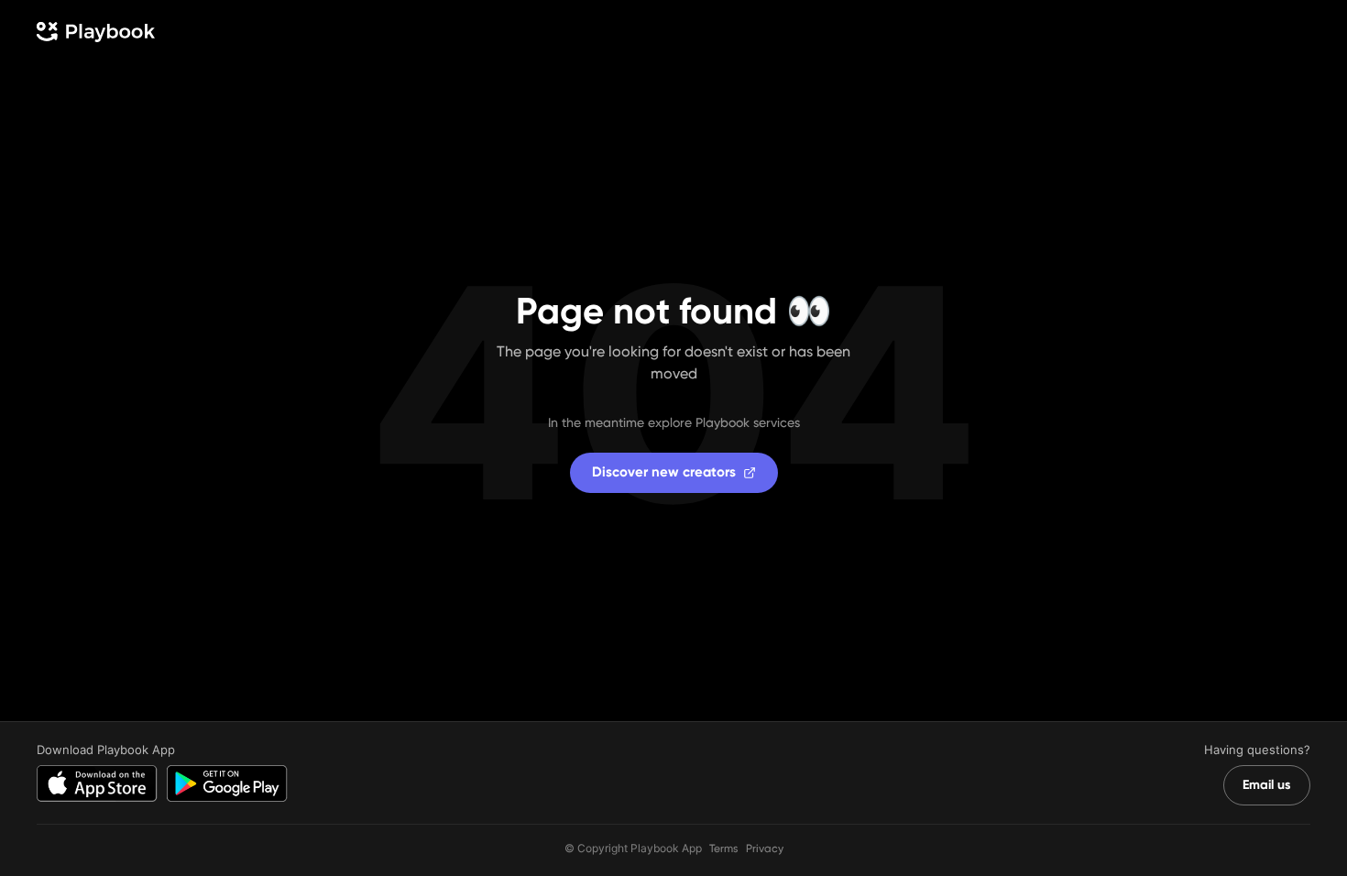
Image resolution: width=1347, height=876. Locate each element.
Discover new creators (664, 472)
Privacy (764, 848)
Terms (724, 848)
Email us (1267, 785)
